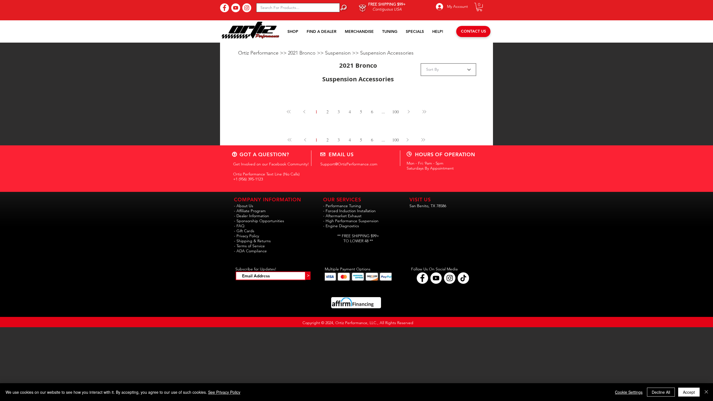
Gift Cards (245, 230)
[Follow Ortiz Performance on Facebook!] (422, 278)
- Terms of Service (249, 245)
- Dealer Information (251, 215)
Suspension (338, 53)
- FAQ (239, 225)
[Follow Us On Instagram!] (246, 7)
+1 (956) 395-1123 (248, 179)
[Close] (706, 392)
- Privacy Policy (246, 235)
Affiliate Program (251, 210)
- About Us (243, 205)
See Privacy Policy (224, 392)
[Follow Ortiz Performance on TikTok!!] (463, 278)
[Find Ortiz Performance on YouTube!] (436, 278)
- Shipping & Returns (252, 240)
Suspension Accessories (387, 53)
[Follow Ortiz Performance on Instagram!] (449, 278)
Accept (689, 392)
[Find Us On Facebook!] (224, 7)
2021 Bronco (302, 53)
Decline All (661, 392)
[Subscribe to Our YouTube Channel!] (235, 7)
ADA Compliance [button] (251, 250)
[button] (479, 7)
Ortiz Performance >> (263, 53)
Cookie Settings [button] (629, 392)
